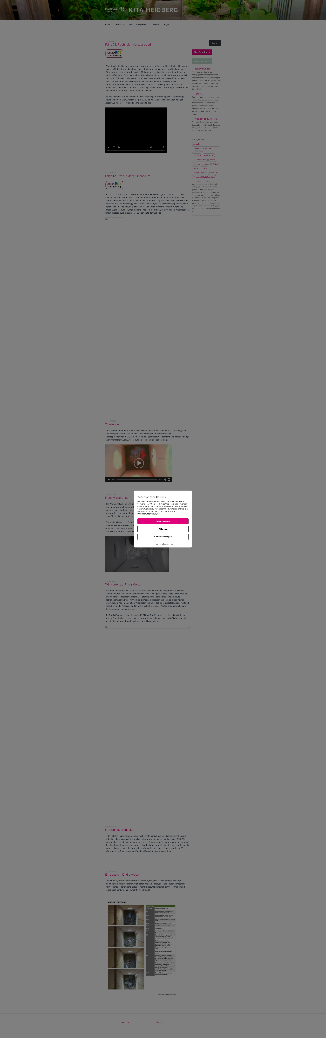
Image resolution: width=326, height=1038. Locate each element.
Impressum (168, 544)
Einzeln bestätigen (163, 537)
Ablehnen (163, 529)
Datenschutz (158, 544)
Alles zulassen (163, 521)
